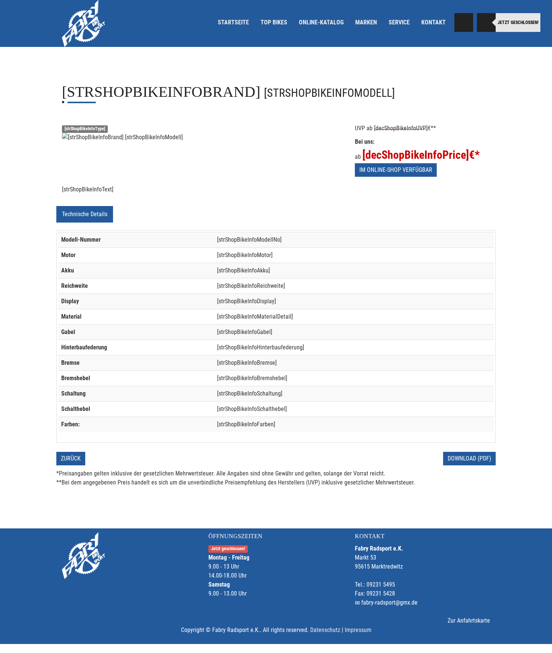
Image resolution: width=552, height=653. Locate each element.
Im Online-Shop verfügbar (395, 169)
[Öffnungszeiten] (486, 22)
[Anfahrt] (463, 22)
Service (399, 22)
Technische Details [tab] (84, 214)
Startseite (233, 22)
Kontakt (433, 22)
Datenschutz (325, 629)
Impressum (358, 629)
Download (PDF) (469, 458)
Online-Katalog (321, 22)
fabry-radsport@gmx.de (389, 602)
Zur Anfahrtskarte (469, 620)
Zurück (71, 458)
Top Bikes (274, 22)
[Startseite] (83, 23)
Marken (366, 22)
